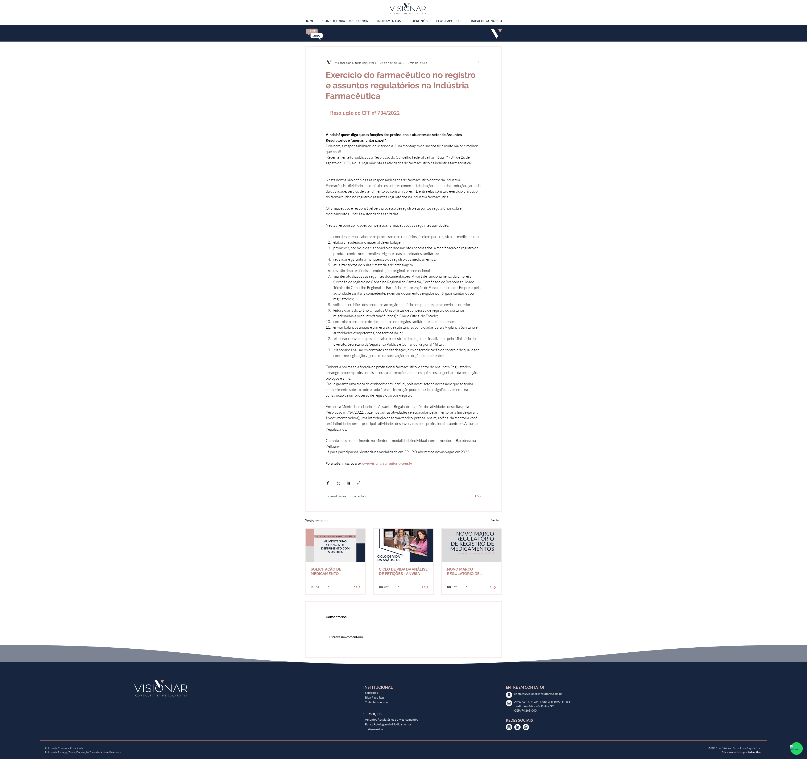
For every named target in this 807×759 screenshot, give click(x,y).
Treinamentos (374, 729)
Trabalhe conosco (376, 702)
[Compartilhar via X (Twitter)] (338, 483)
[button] (345, 21)
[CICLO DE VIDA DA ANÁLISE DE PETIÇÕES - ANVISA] (403, 545)
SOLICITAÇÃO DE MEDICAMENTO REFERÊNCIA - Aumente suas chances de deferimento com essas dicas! (332, 571)
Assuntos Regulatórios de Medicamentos (391, 719)
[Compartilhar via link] (359, 483)
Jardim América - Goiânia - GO (534, 706)
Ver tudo (496, 520)
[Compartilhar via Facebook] (328, 483)
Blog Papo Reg (374, 697)
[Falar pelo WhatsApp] (796, 748)
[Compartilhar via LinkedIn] (348, 483)
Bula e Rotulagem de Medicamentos (388, 724)
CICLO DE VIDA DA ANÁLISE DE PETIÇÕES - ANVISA (403, 571)
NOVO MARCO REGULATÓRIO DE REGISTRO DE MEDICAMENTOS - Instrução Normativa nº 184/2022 (468, 571)
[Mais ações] (478, 62)
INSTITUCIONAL (378, 687)
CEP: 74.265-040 (525, 710)
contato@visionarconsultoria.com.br (538, 693)
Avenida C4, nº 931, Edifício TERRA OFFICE (542, 702)
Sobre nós (371, 692)
